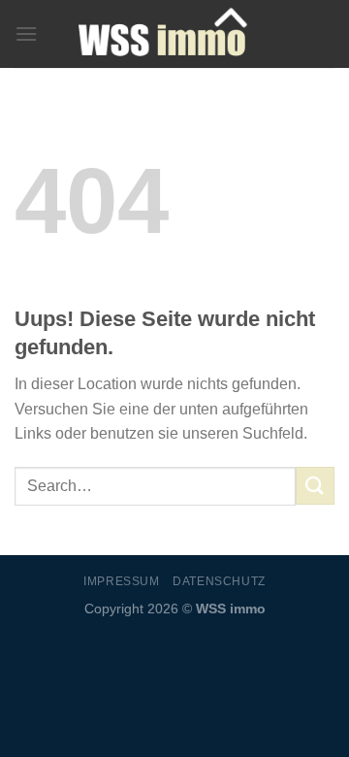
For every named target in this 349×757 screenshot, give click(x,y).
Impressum (121, 581)
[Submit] (315, 486)
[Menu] (26, 33)
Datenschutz (219, 581)
